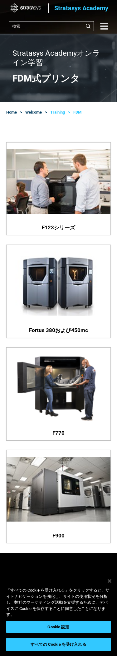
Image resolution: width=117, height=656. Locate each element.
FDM (77, 112)
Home (11, 112)
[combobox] (51, 26)
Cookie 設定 (58, 627)
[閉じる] (109, 581)
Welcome (33, 112)
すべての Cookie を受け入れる (58, 644)
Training (57, 112)
